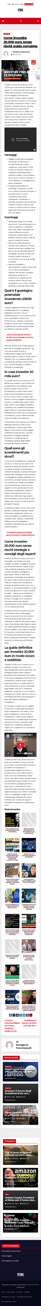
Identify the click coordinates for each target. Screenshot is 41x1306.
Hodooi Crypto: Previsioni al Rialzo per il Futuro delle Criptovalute (20, 1200)
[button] (38, 21)
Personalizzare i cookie (8, 1301)
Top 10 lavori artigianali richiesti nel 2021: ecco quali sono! (18, 1155)
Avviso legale (6, 1256)
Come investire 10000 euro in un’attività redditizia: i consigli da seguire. (20, 1115)
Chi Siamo (19, 1292)
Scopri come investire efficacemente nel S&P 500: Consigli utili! (18, 1072)
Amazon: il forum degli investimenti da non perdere (18, 1093)
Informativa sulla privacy (11, 1251)
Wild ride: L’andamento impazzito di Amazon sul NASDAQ (19, 1177)
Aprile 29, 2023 (13, 1158)
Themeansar (20, 1287)
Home (3, 1292)
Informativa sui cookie (10, 1261)
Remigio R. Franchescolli (21, 52)
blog (7, 1149)
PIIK (20, 10)
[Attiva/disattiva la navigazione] (21, 21)
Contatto (27, 1292)
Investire (7, 34)
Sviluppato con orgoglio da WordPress (14, 1284)
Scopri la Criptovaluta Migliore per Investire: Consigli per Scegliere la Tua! (12, 1025)
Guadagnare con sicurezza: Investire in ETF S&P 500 (29, 1023)
